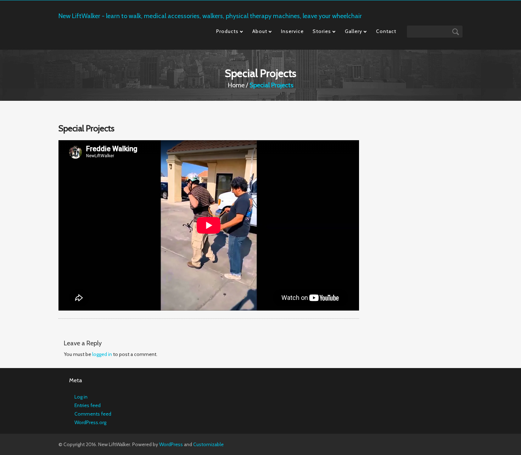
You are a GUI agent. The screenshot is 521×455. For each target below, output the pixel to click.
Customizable (208, 444)
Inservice (292, 31)
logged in (102, 354)
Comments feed (92, 414)
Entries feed (87, 405)
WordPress (171, 444)
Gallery (353, 31)
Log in (81, 397)
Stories (322, 31)
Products (227, 31)
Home (236, 85)
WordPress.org (90, 422)
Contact (386, 31)
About (259, 31)
